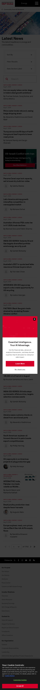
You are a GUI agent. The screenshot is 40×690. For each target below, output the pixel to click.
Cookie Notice (10, 676)
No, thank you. (20, 369)
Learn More (20, 364)
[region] (20, 674)
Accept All (19, 686)
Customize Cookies (20, 680)
